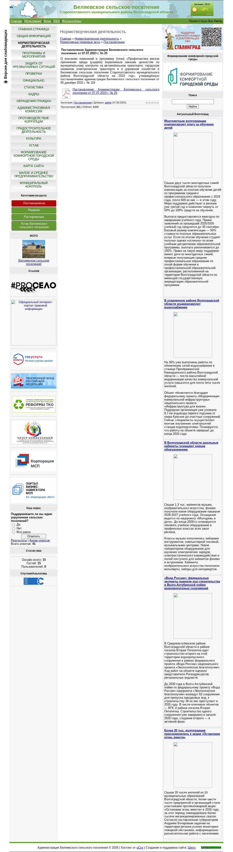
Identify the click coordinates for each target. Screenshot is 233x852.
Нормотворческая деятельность (97, 38)
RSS (56, 21)
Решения (34, 210)
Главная (16, 21)
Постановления (34, 203)
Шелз (191, 847)
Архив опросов (39, 540)
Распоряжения (34, 217)
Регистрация (32, 21)
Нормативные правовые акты (80, 42)
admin (108, 102)
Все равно (24, 532)
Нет (19, 528)
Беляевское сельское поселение (34, 262)
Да (18, 524)
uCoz (140, 847)
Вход (47, 21)
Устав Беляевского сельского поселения (34, 225)
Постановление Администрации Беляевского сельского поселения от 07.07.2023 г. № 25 (116, 91)
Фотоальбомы (71, 21)
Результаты (19, 540)
